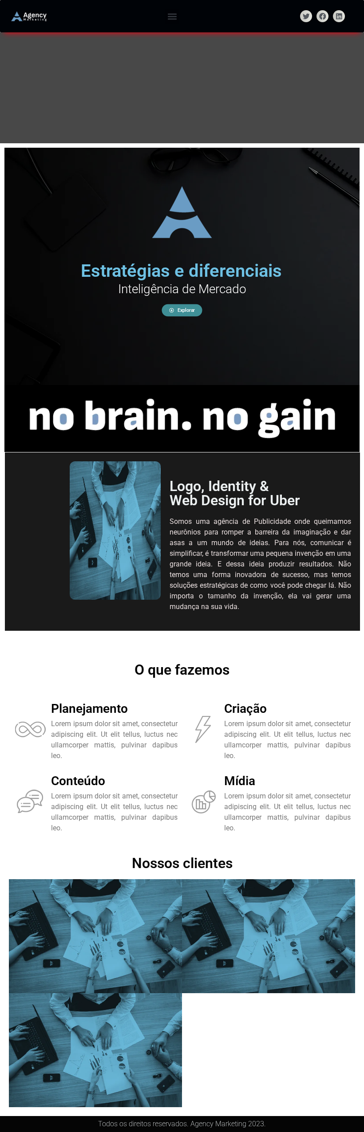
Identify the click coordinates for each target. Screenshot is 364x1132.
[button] (172, 16)
